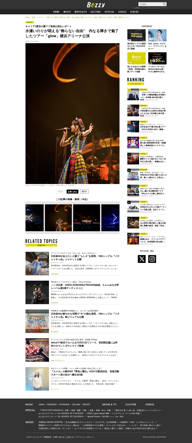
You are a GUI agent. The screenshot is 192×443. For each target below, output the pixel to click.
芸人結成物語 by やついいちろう (79, 422)
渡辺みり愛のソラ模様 (113, 428)
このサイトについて (33, 437)
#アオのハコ (60, 360)
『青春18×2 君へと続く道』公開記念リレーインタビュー (137, 410)
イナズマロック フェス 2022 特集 (126, 413)
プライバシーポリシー (85, 437)
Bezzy (27, 17)
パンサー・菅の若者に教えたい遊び (145, 425)
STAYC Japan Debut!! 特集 (98, 413)
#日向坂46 (54, 274)
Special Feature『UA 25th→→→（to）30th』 (106, 416)
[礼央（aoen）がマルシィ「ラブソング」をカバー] (157, 35)
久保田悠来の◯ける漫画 (93, 425)
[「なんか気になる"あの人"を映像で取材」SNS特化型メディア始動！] (136, 58)
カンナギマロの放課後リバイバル (88, 428)
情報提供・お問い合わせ (54, 437)
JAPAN (41, 404)
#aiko (53, 360)
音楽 (33, 17)
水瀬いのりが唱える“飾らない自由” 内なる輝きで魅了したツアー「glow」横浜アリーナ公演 (78, 17)
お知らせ (70, 437)
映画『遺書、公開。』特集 (82, 410)
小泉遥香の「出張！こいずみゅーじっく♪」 (137, 422)
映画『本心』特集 (103, 410)
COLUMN (76, 404)
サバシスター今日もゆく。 (117, 425)
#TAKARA (54, 302)
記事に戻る (72, 191)
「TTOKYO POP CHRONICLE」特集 (54, 410)
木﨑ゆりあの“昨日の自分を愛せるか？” (141, 428)
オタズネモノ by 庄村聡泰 (106, 422)
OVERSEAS (52, 404)
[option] (58, 217)
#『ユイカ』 (55, 389)
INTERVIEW (64, 404)
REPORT (86, 404)
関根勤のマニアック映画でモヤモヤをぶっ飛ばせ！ (60, 425)
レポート (40, 17)
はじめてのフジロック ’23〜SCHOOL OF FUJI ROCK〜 (62, 413)
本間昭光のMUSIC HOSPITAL (51, 422)
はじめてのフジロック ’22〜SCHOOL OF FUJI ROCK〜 (62, 416)
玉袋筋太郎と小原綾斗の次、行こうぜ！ (55, 428)
